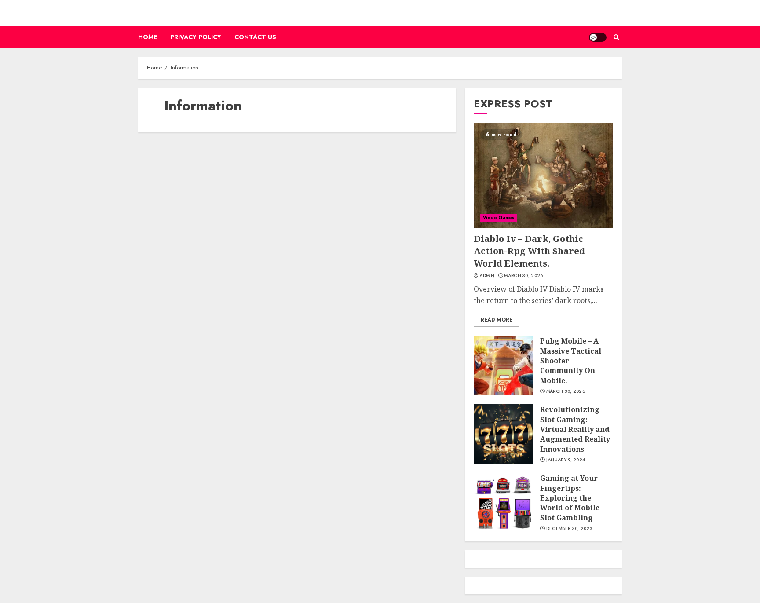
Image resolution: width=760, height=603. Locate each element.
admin (487, 276)
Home (147, 37)
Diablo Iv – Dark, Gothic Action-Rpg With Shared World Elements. (529, 251)
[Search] (616, 37)
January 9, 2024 (565, 460)
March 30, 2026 (523, 276)
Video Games (499, 217)
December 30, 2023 (569, 529)
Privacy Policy (195, 37)
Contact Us (255, 37)
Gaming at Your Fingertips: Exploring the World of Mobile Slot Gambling (569, 498)
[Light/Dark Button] (598, 37)
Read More (496, 320)
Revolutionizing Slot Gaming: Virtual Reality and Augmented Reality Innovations (575, 429)
